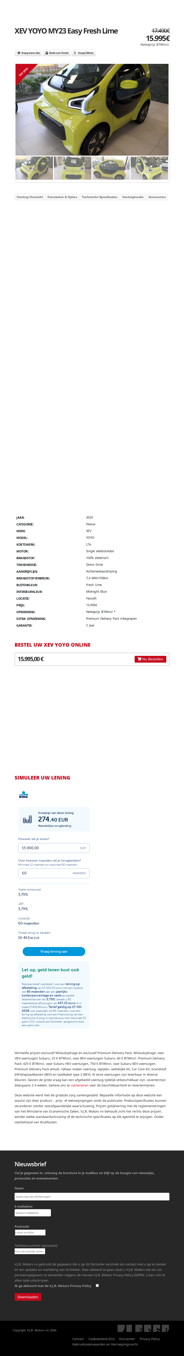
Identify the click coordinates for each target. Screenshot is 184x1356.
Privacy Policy (150, 1339)
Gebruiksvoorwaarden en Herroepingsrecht (105, 1344)
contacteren (80, 1085)
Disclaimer (127, 1339)
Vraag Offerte (86, 53)
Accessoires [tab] (157, 197)
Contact (78, 1339)
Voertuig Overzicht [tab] (30, 197)
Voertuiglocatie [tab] (133, 197)
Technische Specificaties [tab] (99, 197)
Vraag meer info (30, 53)
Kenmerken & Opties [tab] (62, 197)
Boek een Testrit (58, 53)
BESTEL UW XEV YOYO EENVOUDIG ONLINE (48, 300)
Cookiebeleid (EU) (101, 1339)
